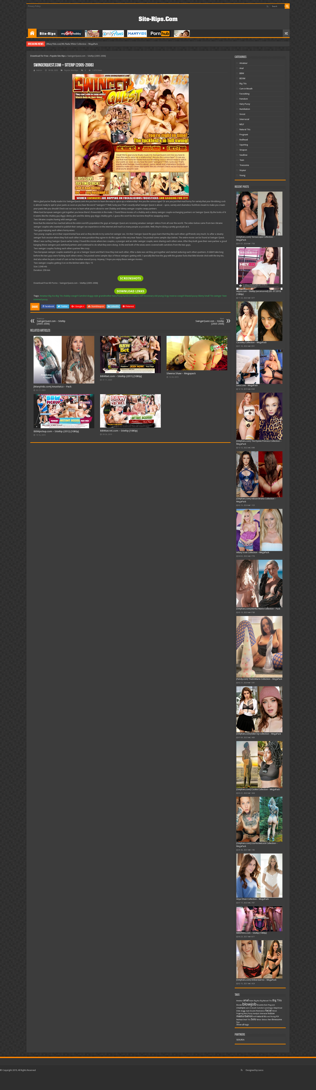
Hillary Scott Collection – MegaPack (252, 552)
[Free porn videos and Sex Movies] (158, 19)
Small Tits (208, 296)
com (273, 1005)
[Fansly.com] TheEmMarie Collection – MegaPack (259, 679)
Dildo (238, 1011)
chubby (66, 296)
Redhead (243, 139)
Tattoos (264, 1020)
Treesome (244, 165)
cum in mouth (251, 1008)
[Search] (287, 6)
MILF (241, 124)
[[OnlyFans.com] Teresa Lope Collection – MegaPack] (259, 214)
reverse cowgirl (177, 296)
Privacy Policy (34, 6)
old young (159, 296)
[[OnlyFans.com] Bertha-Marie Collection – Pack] (259, 583)
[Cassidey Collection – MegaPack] (259, 321)
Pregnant (243, 134)
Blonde (239, 1005)
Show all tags (242, 1024)
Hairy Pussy (117, 296)
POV (277, 1016)
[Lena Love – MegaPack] (259, 367)
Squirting (243, 145)
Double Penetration (257, 1011)
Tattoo (259, 1020)
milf (141, 296)
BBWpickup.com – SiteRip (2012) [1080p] (56, 431)
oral (268, 1016)
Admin (39, 70)
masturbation (244, 1016)
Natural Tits (244, 129)
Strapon (243, 150)
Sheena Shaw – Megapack (181, 373)
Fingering (239, 1013)
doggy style (92, 296)
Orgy (166, 296)
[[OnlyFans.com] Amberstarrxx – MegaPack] (259, 959)
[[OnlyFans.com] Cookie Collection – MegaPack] (259, 764)
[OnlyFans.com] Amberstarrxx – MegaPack (256, 980)
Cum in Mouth (245, 88)
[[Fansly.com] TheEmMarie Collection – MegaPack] (259, 646)
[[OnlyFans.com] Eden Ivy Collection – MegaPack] (259, 709)
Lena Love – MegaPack (247, 385)
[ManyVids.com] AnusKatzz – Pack (52, 386)
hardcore (127, 296)
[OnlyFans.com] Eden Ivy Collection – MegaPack (258, 734)
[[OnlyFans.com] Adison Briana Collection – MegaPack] (259, 474)
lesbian (271, 1013)
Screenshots (130, 278)
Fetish (274, 1011)
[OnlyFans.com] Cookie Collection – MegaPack (258, 789)
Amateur (44, 296)
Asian (251, 1001)
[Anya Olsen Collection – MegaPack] (259, 876)
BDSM (242, 78)
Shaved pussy (191, 296)
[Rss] (267, 6)
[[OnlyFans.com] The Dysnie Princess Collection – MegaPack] (259, 416)
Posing (272, 1016)
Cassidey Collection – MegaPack (251, 342)
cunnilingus (268, 1008)
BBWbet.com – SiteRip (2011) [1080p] (121, 376)
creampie (240, 1008)
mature (135, 296)
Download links (130, 291)
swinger (218, 296)
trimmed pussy (41, 299)
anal (246, 1000)
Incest (242, 114)
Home (32, 33)
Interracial (244, 119)
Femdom (243, 99)
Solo (253, 1019)
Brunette (260, 1005)
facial (268, 1010)
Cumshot (82, 296)
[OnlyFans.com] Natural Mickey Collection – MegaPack (71, 44)
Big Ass (51, 296)
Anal (241, 68)
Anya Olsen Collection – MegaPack (252, 899)
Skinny (201, 296)
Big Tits (59, 296)
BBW (241, 73)
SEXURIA (240, 1039)
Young (242, 175)
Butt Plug (267, 1005)
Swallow (243, 155)
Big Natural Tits (266, 1001)
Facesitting (244, 93)
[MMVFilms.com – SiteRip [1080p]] (259, 918)
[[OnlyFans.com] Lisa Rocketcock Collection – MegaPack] (259, 819)
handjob (256, 1013)
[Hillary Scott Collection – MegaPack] (259, 530)
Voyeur (242, 170)
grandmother (105, 296)
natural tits (261, 1016)
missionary (149, 296)
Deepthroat (278, 1008)
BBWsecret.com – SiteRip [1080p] (118, 430)
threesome (277, 1019)
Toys (238, 1022)
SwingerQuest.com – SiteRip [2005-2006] (51, 321)
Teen (224, 296)
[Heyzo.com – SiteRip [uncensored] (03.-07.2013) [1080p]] (259, 268)
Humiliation (244, 109)
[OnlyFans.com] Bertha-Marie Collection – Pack (258, 608)
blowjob (249, 1004)
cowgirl (74, 296)
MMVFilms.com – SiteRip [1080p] (251, 933)
